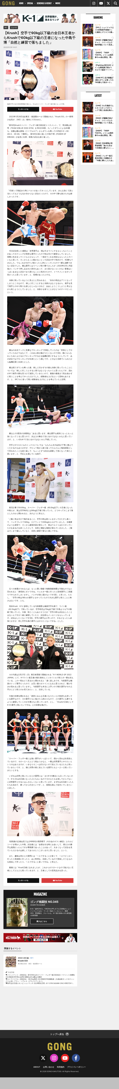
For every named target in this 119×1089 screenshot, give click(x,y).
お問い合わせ (48, 1067)
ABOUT (36, 1067)
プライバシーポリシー (76, 1067)
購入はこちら (42, 921)
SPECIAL (30, 3)
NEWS (21, 3)
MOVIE (57, 3)
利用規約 (60, 1067)
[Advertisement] (40, 1006)
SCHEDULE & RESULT (44, 3)
